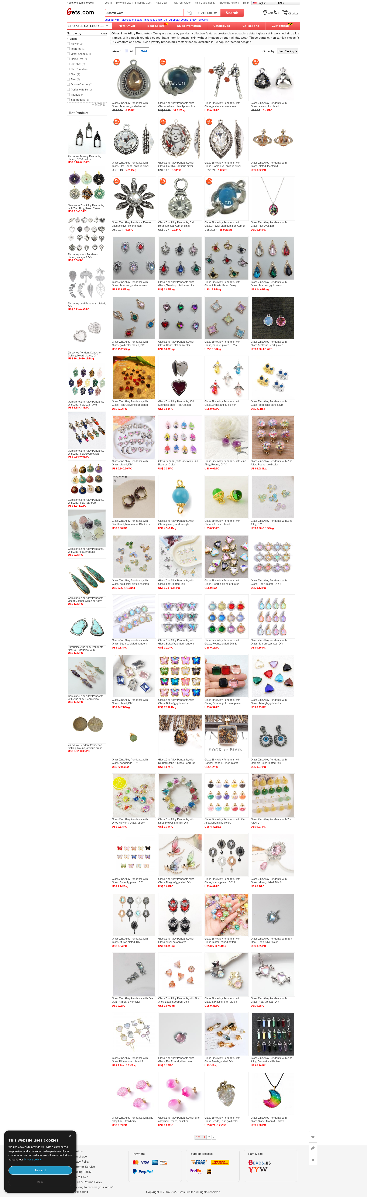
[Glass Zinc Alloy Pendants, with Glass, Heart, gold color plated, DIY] (227, 578)
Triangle (77, 94)
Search (232, 13)
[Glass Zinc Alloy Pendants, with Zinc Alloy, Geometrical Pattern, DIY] (273, 1055)
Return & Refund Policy (86, 1182)
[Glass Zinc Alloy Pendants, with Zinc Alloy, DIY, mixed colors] (227, 816)
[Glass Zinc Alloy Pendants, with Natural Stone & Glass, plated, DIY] (227, 757)
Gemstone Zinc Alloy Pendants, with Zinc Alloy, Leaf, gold (86, 403)
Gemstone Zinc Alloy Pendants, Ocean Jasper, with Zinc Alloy (86, 599)
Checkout (293, 13)
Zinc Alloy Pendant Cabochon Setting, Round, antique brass (85, 747)
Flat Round (79, 69)
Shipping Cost (143, 2)
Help (246, 2)
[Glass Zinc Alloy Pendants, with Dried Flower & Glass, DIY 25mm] (180, 816)
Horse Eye (79, 59)
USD (281, 3)
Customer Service (83, 1166)
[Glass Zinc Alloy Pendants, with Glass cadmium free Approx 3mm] (180, 100)
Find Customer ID (205, 2)
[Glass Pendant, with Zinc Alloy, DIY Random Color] (180, 458)
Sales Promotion (189, 25)
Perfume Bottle (81, 89)
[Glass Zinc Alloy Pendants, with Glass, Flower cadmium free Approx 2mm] (227, 219)
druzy (193, 19)
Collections (251, 25)
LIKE (313, 1136)
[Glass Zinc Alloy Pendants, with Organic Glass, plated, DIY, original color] (273, 757)
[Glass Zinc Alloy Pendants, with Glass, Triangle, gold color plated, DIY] (273, 697)
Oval (75, 74)
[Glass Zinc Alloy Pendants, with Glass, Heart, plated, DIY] (273, 995)
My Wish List (123, 2)
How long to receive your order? (92, 1187)
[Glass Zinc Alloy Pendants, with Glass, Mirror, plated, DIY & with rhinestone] (227, 876)
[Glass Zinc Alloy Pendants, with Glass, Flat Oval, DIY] (273, 219)
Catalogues (221, 25)
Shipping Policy (81, 1171)
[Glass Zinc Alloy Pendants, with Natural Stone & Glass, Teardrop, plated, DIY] (180, 757)
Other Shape (81, 53)
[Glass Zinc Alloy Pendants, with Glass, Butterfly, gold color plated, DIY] (180, 697)
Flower (77, 43)
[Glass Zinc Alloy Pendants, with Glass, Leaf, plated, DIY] (180, 578)
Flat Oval (78, 64)
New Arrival (127, 25)
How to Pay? (79, 1177)
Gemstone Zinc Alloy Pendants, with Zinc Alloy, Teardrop (86, 501)
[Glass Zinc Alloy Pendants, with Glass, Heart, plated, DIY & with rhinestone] (273, 578)
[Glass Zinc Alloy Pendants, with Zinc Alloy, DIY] (273, 518)
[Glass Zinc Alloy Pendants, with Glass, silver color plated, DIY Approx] (180, 936)
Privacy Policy (80, 1161)
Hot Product (78, 113)
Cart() (273, 12)
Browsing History (229, 2)
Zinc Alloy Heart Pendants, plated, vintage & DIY (83, 256)
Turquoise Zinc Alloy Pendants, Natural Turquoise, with (86, 648)
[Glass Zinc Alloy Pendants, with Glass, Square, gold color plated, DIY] (227, 697)
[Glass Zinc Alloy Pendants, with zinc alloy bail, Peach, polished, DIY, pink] (180, 1115)
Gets (80, 11)
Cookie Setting (79, 1191)
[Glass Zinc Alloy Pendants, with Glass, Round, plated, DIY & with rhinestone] (227, 637)
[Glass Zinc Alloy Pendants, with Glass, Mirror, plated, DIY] (134, 936)
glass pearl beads (132, 19)
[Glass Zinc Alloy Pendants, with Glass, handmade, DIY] (134, 757)
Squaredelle (80, 99)
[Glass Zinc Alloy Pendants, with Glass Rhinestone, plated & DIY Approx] (134, 1055)
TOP (313, 1159)
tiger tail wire (112, 19)
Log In (108, 2)
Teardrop (78, 48)
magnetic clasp (153, 19)
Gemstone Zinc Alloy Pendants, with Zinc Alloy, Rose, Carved (86, 207)
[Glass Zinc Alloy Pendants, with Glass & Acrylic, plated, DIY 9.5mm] (227, 518)
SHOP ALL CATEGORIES (85, 26)
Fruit (75, 79)
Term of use (79, 1156)
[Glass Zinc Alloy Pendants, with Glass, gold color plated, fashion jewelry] (134, 578)
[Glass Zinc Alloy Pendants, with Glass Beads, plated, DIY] (227, 1055)
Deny (40, 1182)
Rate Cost (161, 2)
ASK (313, 1148)
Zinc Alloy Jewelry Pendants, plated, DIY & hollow (84, 158)
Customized (280, 25)
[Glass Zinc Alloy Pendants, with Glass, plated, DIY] (134, 458)
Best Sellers (156, 25)
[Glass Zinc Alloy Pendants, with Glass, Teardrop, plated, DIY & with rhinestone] (273, 637)
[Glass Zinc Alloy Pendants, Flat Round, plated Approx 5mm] (180, 219)
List (130, 51)
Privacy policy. (32, 1159)
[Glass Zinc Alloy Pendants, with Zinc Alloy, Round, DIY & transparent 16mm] (227, 458)
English (262, 3)
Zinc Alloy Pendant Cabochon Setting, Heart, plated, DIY (85, 354)
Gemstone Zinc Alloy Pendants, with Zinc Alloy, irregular (86, 550)
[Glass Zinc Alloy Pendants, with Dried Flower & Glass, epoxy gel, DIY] (134, 816)
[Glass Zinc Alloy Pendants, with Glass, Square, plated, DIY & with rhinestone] (227, 339)
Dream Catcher (81, 84)
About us (77, 1151)
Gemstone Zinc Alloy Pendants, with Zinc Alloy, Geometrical (86, 452)
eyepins (203, 19)
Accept (40, 1170)
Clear (104, 33)
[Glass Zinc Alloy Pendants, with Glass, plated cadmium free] (227, 100)
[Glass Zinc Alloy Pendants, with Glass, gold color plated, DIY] (273, 398)
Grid (144, 51)
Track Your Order (181, 2)
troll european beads (176, 19)
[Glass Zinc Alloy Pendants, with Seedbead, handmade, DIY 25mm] (134, 518)
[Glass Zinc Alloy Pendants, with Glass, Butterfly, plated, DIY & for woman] (134, 876)
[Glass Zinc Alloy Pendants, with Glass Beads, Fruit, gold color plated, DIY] (227, 1115)
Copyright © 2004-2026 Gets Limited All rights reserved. (183, 1192)
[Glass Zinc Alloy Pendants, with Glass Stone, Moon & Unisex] (273, 1115)
